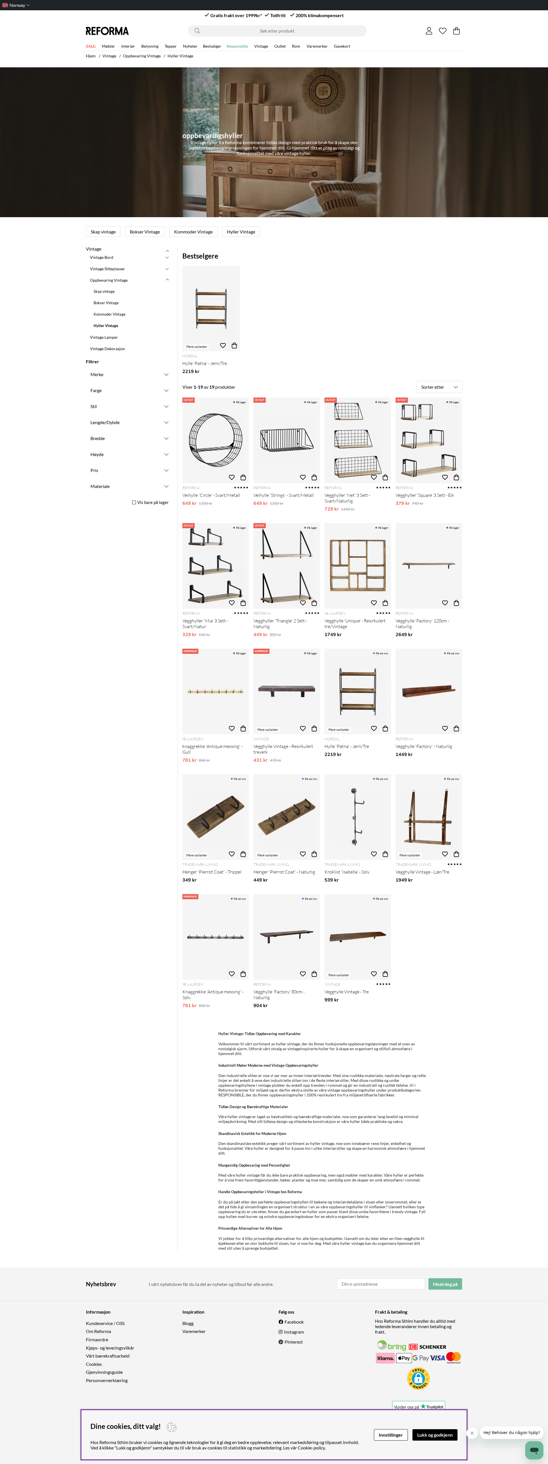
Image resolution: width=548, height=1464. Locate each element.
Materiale (100, 486)
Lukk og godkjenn (435, 1434)
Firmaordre (97, 1339)
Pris (94, 470)
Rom (296, 46)
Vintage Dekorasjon (107, 348)
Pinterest (294, 1341)
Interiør (128, 46)
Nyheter (190, 46)
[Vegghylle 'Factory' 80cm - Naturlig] (286, 937)
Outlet (280, 46)
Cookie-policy (311, 1447)
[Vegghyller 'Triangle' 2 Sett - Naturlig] (286, 566)
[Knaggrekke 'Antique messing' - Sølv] (215, 937)
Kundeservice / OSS (105, 1323)
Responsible (237, 46)
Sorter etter (432, 387)
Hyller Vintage (180, 55)
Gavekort (342, 46)
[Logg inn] (429, 31)
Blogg (188, 1323)
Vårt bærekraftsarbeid (108, 1355)
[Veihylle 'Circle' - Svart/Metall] (215, 440)
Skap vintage (103, 231)
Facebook (294, 1321)
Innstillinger (391, 1434)
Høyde (97, 454)
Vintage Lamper (104, 337)
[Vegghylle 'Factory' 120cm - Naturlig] (429, 566)
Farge (96, 390)
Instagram (294, 1331)
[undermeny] (167, 257)
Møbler (108, 46)
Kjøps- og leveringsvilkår (110, 1347)
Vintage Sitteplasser (107, 268)
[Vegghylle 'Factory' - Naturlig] (429, 691)
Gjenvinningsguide (104, 1372)
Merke (96, 374)
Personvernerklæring (107, 1380)
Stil (93, 406)
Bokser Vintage (145, 231)
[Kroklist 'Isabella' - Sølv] (358, 817)
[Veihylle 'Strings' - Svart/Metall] (286, 440)
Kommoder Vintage (193, 231)
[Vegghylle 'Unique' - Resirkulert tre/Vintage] (358, 566)
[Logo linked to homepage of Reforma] (107, 31)
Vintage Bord (101, 257)
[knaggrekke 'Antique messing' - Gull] (215, 691)
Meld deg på (445, 1284)
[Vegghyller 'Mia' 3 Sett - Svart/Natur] (215, 566)
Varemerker (317, 46)
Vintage (261, 46)
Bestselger (212, 46)
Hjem (91, 55)
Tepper (171, 46)
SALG (91, 46)
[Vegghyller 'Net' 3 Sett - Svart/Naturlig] (358, 440)
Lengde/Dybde (105, 422)
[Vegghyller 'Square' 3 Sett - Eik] (429, 440)
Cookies (94, 1364)
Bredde (97, 438)
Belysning (149, 46)
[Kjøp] (243, 477)
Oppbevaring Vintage (142, 55)
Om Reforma (98, 1331)
